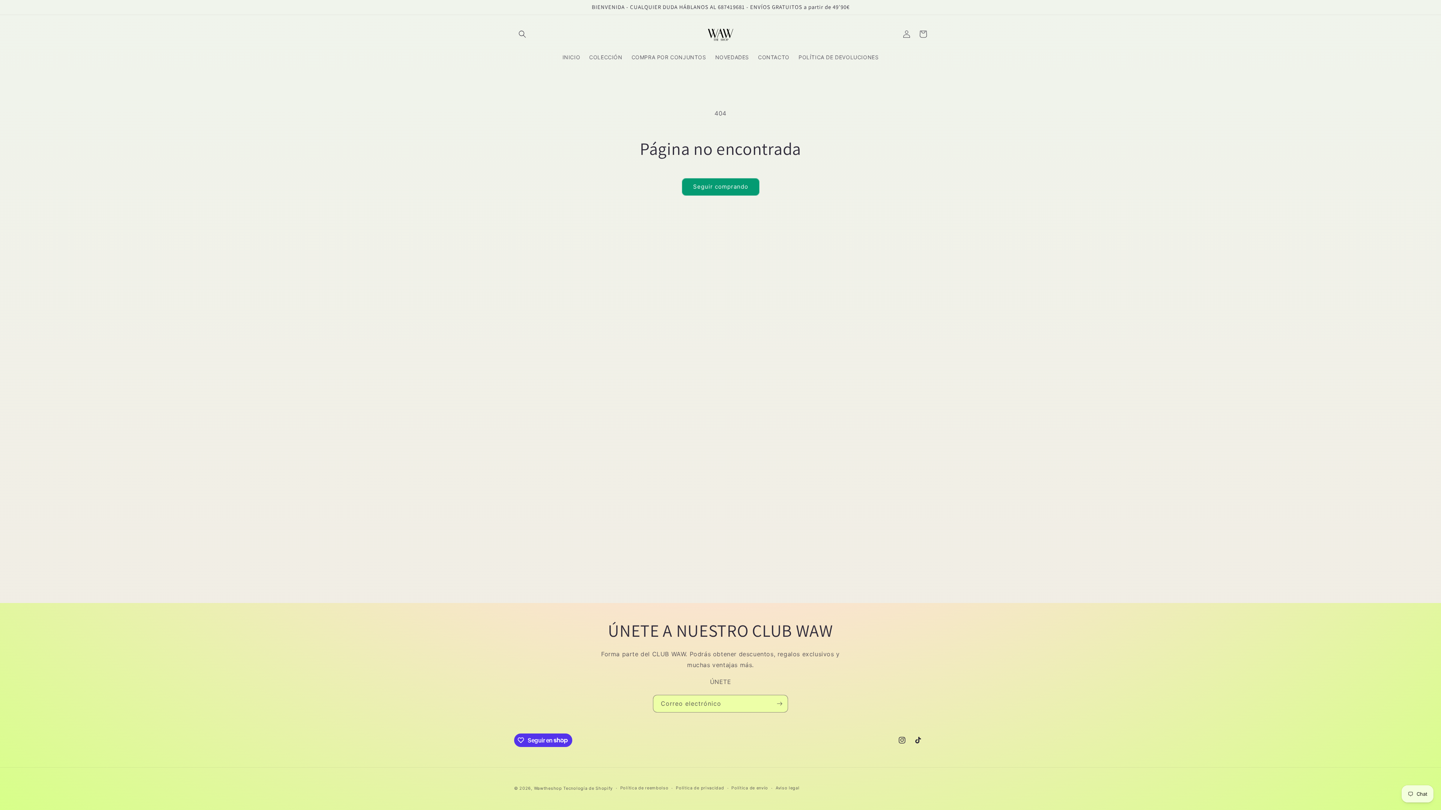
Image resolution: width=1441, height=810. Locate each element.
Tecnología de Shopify (588, 788)
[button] (522, 34)
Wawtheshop (548, 788)
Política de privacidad (700, 787)
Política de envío (749, 787)
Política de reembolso (644, 787)
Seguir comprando (720, 186)
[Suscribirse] (779, 703)
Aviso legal (788, 787)
